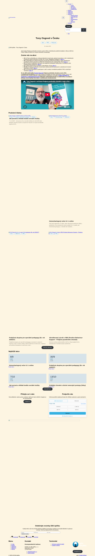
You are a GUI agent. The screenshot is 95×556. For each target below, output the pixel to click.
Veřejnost (53, 42)
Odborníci (17, 233)
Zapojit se (27, 401)
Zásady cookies (56, 545)
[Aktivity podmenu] (72, 14)
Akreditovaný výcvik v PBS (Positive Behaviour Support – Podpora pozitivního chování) (65, 338)
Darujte (68, 26)
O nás (12, 544)
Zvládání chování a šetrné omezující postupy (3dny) (67, 385)
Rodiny (33, 117)
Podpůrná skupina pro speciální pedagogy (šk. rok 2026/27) (27, 338)
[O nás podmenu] (72, 4)
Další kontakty (31, 553)
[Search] (83, 30)
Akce (43, 42)
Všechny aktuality (47, 347)
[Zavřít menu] (66, 1)
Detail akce (11, 367)
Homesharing (58, 117)
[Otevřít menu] (63, 18)
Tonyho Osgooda (38, 73)
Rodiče (13, 545)
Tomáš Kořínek (82, 555)
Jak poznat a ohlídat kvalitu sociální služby (24, 385)
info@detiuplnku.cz (32, 551)
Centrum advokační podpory (22, 117)
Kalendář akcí (47, 389)
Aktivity (13, 549)
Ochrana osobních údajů (58, 544)
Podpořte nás (77, 551)
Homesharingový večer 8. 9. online (61, 221)
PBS (48, 42)
